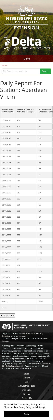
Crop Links (26, 390)
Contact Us (26, 398)
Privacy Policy (25, 407)
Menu (26, 58)
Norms (26, 394)
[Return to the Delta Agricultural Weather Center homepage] (26, 41)
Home (4, 65)
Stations (26, 377)
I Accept (26, 414)
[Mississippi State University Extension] (26, 17)
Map (26, 381)
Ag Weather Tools (26, 385)
